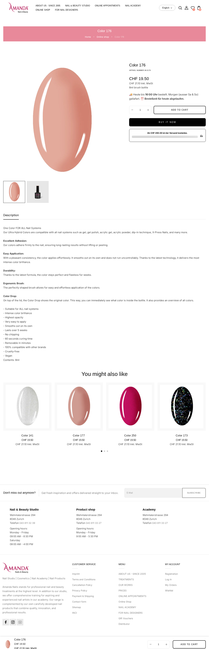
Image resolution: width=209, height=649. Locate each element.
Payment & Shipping (83, 596)
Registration (171, 573)
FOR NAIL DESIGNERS (131, 612)
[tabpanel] (15, 192)
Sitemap (76, 607)
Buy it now (167, 122)
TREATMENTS (126, 579)
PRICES (123, 590)
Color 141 (27, 435)
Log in (168, 579)
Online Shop (125, 601)
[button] (101, 451)
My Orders (171, 585)
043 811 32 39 (27, 523)
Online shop (103, 37)
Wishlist (169, 590)
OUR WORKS (126, 585)
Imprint (76, 573)
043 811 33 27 (93, 523)
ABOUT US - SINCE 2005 (132, 573)
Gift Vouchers (126, 618)
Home (88, 37)
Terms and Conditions (83, 579)
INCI (74, 612)
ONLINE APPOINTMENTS (132, 596)
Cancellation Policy (82, 585)
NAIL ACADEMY (127, 607)
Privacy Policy (79, 590)
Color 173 (182, 435)
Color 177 (79, 435)
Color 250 (130, 435)
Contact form (79, 601)
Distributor (124, 623)
